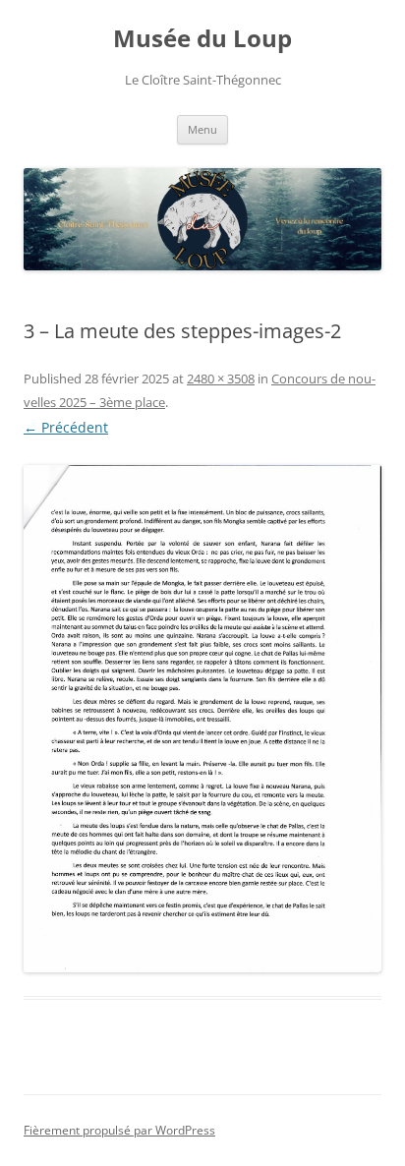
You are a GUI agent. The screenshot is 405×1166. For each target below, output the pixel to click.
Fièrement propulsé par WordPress (119, 1130)
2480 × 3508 (221, 378)
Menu (202, 129)
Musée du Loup (202, 39)
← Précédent (66, 427)
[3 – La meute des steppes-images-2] (202, 718)
